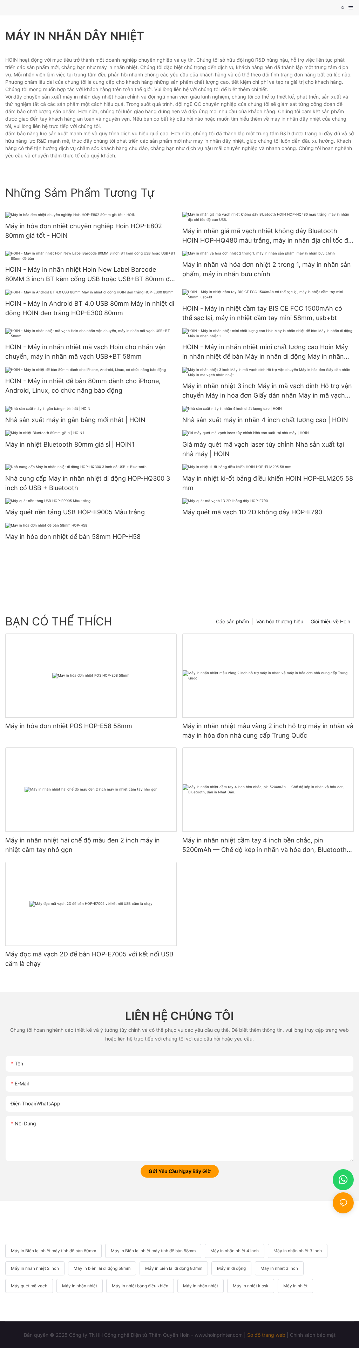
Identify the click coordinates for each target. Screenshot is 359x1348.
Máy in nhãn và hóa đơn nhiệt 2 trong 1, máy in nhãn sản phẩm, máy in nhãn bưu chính (266, 269)
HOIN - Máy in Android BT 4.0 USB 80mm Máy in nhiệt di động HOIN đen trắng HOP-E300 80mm (89, 308)
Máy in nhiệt (295, 1285)
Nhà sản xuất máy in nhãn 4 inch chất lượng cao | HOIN (265, 420)
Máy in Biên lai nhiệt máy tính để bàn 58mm (153, 1250)
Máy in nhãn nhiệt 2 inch (35, 1268)
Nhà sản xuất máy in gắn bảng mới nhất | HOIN (75, 420)
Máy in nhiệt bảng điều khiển (140, 1285)
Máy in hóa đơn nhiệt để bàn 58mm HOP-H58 (73, 536)
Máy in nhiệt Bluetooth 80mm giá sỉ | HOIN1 (70, 444)
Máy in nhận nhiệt (79, 1285)
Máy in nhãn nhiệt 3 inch (297, 1250)
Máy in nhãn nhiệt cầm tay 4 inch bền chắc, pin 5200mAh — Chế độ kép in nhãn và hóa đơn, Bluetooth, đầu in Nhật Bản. (265, 845)
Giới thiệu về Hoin (330, 621)
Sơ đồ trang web (266, 1335)
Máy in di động (231, 1268)
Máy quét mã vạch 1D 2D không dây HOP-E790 (252, 512)
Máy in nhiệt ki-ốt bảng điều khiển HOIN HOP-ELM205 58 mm (267, 483)
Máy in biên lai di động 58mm (102, 1268)
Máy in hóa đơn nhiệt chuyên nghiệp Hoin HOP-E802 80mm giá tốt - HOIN (83, 230)
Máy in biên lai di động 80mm (173, 1268)
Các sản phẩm (232, 621)
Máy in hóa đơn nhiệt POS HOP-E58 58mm (68, 726)
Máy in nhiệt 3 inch (279, 1268)
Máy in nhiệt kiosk (251, 1285)
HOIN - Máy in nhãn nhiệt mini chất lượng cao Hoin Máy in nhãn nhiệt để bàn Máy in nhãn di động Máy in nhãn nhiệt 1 (265, 352)
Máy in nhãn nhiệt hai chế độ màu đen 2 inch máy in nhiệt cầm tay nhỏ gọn (82, 844)
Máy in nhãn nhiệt (200, 1285)
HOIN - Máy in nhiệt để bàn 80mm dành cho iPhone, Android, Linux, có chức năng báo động (83, 385)
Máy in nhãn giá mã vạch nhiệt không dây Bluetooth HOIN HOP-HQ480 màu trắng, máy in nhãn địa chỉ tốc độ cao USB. (267, 236)
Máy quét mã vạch (29, 1285)
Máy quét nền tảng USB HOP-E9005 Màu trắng (75, 512)
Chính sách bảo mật (313, 1335)
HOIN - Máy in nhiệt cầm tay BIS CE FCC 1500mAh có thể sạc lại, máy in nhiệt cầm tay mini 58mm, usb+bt (262, 313)
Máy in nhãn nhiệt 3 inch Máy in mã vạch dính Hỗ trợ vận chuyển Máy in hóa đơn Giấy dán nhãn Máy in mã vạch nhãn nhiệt (267, 391)
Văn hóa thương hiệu (279, 621)
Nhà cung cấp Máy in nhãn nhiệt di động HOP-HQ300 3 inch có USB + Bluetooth (87, 483)
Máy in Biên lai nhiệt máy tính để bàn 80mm (53, 1250)
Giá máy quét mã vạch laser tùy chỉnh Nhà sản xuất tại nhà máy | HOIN (263, 449)
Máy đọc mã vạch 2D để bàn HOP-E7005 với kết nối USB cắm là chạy (89, 958)
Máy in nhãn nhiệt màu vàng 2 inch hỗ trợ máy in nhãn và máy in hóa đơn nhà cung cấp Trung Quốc (267, 730)
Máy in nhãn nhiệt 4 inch (234, 1250)
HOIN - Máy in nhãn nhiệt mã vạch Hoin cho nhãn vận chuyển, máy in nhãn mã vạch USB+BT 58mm (85, 351)
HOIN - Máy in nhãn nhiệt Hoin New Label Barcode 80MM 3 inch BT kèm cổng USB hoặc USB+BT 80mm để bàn (89, 275)
